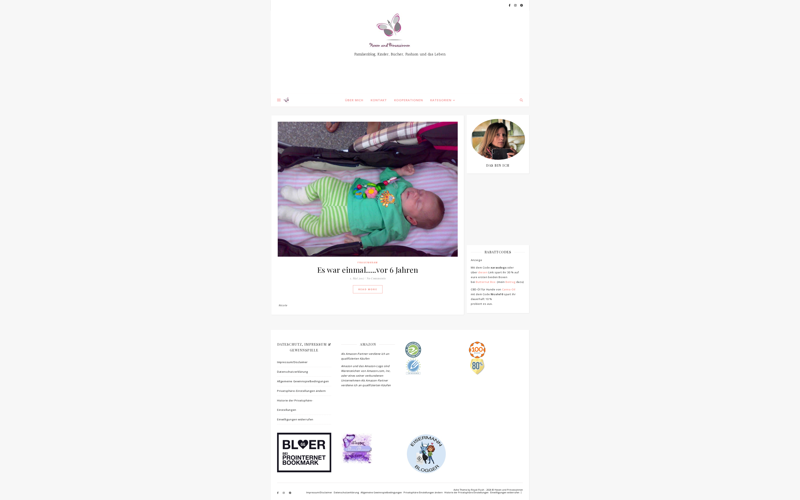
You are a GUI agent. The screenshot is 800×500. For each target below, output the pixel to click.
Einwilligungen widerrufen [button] (295, 419)
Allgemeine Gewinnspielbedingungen (303, 381)
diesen (483, 272)
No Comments (376, 278)
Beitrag (510, 282)
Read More (367, 289)
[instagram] (515, 5)
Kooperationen (408, 100)
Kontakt (379, 100)
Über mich (354, 100)
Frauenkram (368, 262)
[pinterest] (521, 5)
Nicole (283, 305)
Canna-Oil (508, 289)
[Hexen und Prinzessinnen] (400, 52)
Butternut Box (485, 282)
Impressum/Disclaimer (292, 362)
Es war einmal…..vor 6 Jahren (367, 270)
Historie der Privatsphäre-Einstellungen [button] (295, 405)
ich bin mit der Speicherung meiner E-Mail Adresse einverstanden (496, 201)
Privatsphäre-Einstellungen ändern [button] (301, 391)
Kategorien (440, 100)
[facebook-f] (510, 5)
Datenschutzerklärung (292, 372)
